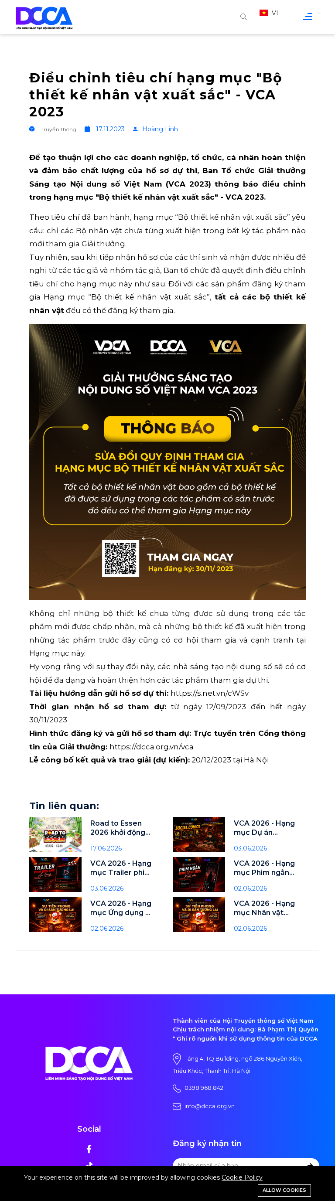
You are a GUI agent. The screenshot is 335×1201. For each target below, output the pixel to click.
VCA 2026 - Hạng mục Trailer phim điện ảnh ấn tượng (120, 868)
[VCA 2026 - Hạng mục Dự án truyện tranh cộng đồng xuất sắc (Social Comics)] (199, 834)
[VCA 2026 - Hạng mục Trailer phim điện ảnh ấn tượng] (55, 874)
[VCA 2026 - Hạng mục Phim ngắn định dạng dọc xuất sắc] (199, 874)
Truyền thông (58, 129)
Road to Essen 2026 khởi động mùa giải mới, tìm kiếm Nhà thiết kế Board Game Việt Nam (121, 828)
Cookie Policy (242, 1177)
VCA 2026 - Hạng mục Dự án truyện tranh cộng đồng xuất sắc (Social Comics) (265, 828)
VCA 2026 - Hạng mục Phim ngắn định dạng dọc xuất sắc (264, 868)
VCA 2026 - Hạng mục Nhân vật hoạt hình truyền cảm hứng (264, 908)
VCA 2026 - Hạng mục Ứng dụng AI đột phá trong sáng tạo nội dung (121, 908)
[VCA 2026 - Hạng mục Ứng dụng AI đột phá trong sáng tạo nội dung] (55, 914)
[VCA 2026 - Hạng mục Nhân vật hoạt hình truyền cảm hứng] (199, 914)
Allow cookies (284, 1190)
